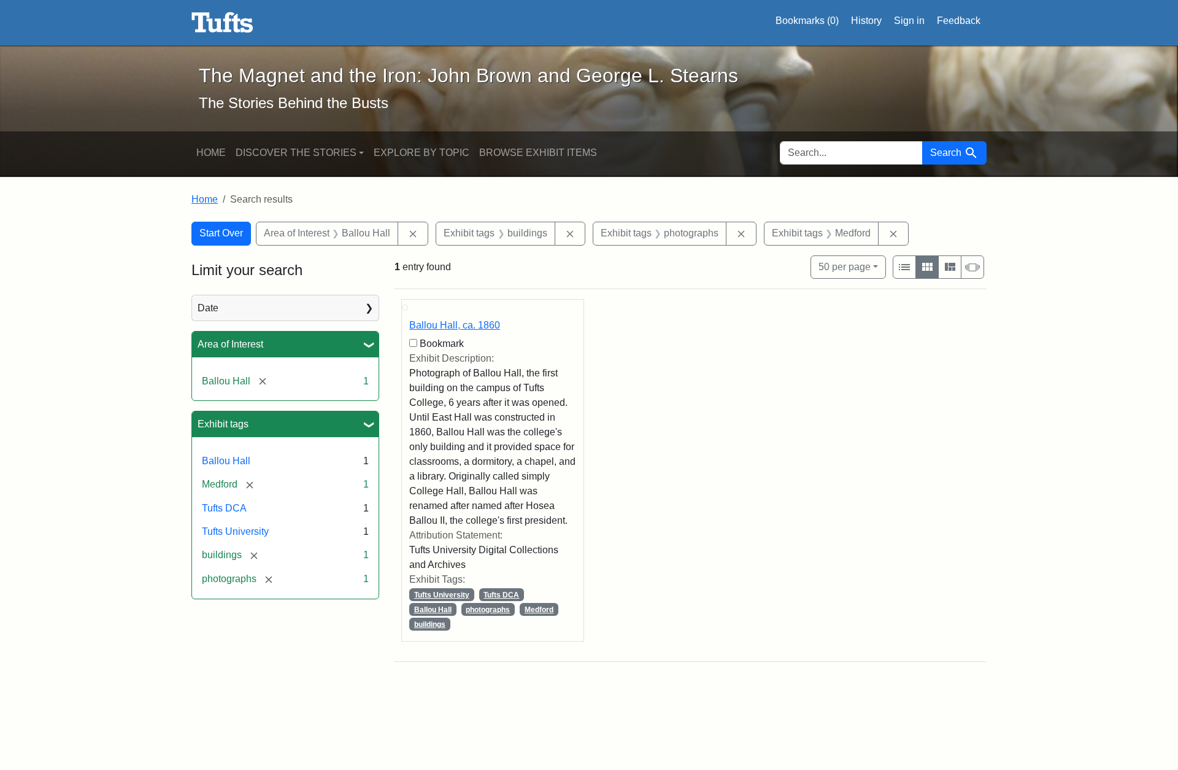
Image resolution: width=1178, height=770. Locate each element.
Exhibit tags (223, 424)
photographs (488, 609)
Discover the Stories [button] (296, 152)
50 (844, 266)
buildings (429, 624)
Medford (539, 609)
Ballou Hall (226, 461)
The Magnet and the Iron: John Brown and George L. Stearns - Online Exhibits (222, 22)
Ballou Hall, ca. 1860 (454, 325)
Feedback (958, 20)
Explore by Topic (421, 152)
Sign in (909, 20)
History (866, 20)
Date (208, 308)
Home (211, 152)
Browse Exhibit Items (538, 152)
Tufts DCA (224, 508)
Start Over (221, 233)
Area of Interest (230, 344)
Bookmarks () (807, 20)
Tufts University (235, 531)
